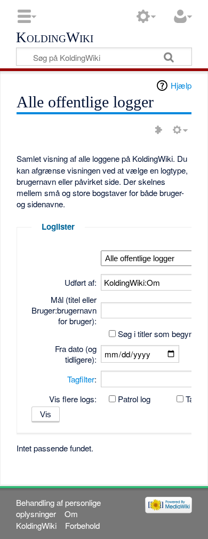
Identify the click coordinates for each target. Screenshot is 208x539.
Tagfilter (80, 379)
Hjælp (181, 85)
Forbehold (82, 525)
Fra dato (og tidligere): (76, 354)
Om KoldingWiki (46, 519)
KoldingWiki (54, 37)
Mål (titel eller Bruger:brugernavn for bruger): (64, 310)
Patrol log (134, 398)
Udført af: (81, 282)
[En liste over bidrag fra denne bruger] (158, 129)
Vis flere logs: (73, 398)
